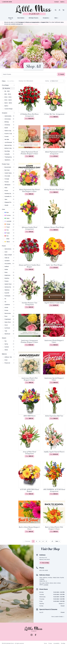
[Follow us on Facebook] (35, 635)
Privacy (50, 643)
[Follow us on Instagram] (32, 635)
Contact (56, 2)
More (56, 18)
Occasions (46, 18)
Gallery (62, 2)
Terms (45, 643)
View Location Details (57, 616)
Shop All (10, 18)
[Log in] (59, 10)
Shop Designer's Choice (30, 24)
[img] (63, 603)
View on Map (45, 562)
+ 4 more (45, 584)
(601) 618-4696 (7, 2)
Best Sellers (20, 18)
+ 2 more (41, 579)
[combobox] (57, 81)
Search (62, 74)
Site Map (63, 643)
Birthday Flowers (33, 18)
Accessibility (56, 643)
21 (52, 541)
